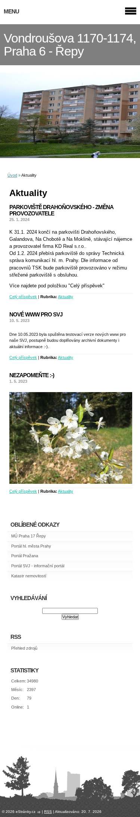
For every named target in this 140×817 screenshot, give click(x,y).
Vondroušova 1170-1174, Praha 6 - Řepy (70, 44)
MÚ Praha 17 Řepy (28, 536)
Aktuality (65, 296)
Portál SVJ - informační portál (37, 566)
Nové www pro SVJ (35, 314)
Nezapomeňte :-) (31, 375)
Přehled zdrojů (24, 648)
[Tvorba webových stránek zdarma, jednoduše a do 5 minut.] (39, 812)
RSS (48, 812)
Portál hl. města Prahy (31, 546)
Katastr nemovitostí (28, 576)
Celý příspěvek (23, 296)
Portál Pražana (24, 555)
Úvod (12, 175)
